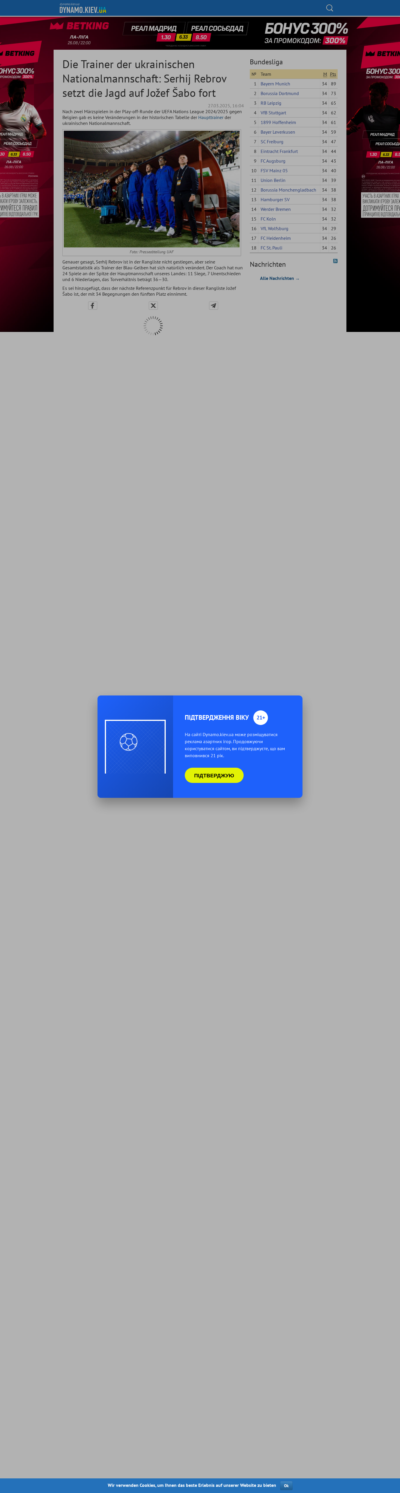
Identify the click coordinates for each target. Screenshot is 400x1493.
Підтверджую (214, 775)
